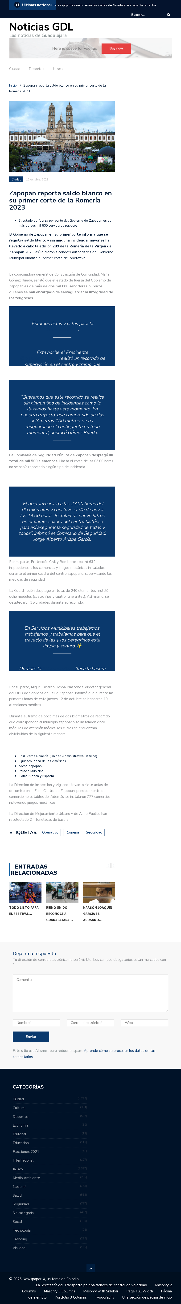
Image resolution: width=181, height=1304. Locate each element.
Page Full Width (139, 1291)
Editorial (19, 1134)
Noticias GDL (41, 27)
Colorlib (72, 1279)
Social (17, 1221)
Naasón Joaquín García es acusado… (97, 913)
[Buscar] (168, 15)
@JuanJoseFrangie (39, 358)
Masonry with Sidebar (100, 1291)
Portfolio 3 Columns (71, 1297)
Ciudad (14, 68)
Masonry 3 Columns (59, 1291)
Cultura (19, 1108)
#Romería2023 (62, 329)
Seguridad (94, 832)
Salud (17, 1195)
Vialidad (19, 1248)
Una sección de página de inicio (147, 1297)
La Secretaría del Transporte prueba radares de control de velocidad (91, 1285)
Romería (72, 832)
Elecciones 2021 (26, 1151)
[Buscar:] (146, 15)
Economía (20, 1125)
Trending (20, 1239)
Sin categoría (23, 1213)
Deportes (36, 68)
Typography (104, 1297)
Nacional (19, 1186)
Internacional (23, 1160)
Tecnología (22, 1230)
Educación (21, 1143)
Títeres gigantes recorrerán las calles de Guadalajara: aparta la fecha (103, 5)
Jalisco (58, 68)
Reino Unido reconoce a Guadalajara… (59, 913)
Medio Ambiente (26, 1178)
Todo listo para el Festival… (24, 910)
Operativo (50, 832)
